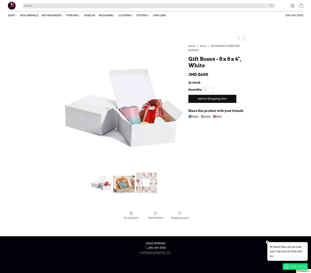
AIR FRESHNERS (51, 15)
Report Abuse (155, 258)
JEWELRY (89, 15)
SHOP (11, 15)
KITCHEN (142, 15)
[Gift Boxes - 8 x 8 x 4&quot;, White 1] (123, 183)
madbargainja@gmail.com (155, 252)
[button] (12, 6)
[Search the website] (271, 5)
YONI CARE (159, 15)
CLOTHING (125, 15)
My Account (131, 217)
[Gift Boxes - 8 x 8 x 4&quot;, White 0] (101, 183)
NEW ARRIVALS (29, 15)
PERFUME (72, 15)
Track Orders (155, 217)
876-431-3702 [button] (294, 15)
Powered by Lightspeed (155, 264)
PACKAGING (106, 15)
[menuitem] (239, 38)
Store (203, 45)
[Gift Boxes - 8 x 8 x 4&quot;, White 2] (146, 183)
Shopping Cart (180, 217)
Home (191, 45)
